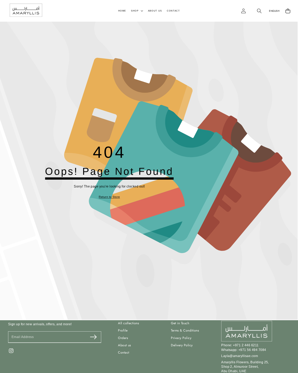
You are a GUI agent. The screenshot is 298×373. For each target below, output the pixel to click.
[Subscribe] (93, 336)
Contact (123, 352)
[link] (109, 197)
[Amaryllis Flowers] (26, 11)
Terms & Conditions (185, 330)
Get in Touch (180, 323)
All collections (128, 323)
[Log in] (243, 10)
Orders (123, 337)
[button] (259, 11)
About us (124, 345)
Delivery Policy (182, 345)
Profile (123, 330)
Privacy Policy (181, 337)
